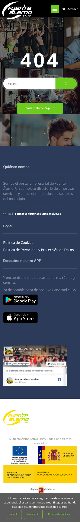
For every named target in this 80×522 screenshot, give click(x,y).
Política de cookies (59, 514)
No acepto (33, 514)
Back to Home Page (38, 108)
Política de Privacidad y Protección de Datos (38, 249)
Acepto (14, 514)
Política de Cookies (18, 242)
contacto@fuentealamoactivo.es (38, 214)
